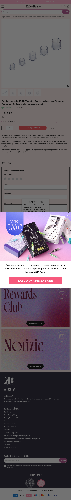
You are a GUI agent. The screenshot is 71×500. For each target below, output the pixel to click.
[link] (35, 236)
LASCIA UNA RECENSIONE (35, 280)
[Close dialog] (68, 214)
